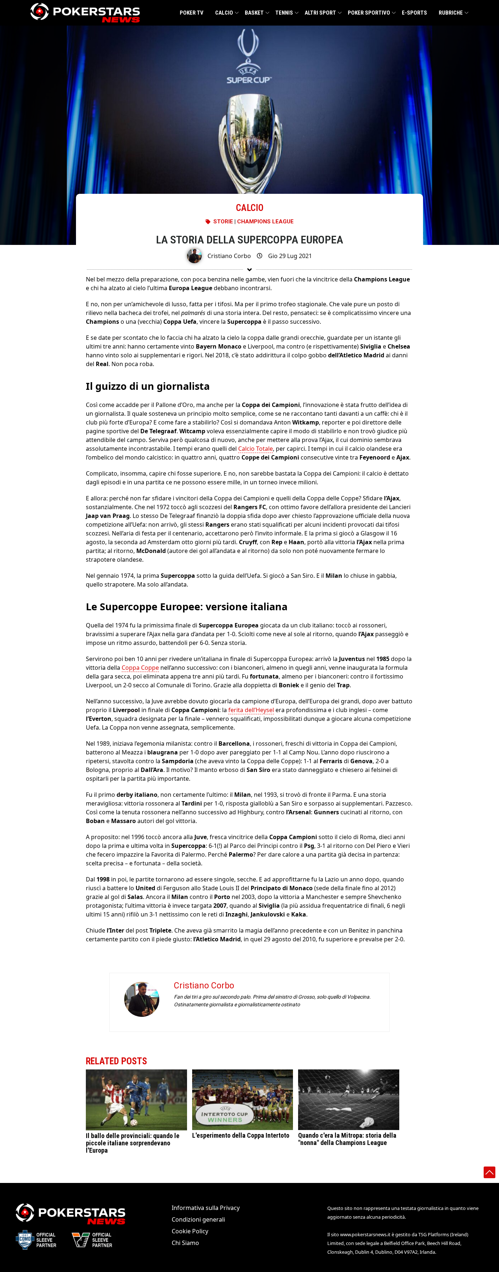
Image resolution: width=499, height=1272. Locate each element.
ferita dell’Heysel (251, 710)
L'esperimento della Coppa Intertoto (240, 1135)
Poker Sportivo (369, 12)
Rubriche (451, 12)
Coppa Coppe (140, 668)
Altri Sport (320, 12)
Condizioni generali (198, 1219)
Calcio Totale (255, 449)
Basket (254, 12)
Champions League (265, 221)
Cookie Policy (190, 1231)
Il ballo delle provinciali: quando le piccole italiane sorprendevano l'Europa (132, 1143)
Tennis (284, 12)
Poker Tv (191, 12)
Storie (223, 221)
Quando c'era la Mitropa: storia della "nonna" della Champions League (347, 1138)
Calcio (224, 12)
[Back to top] (489, 1172)
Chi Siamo (185, 1243)
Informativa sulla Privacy (206, 1208)
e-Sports (414, 12)
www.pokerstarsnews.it (365, 1234)
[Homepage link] (85, 13)
